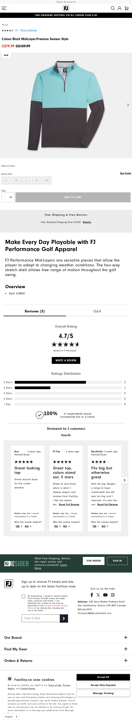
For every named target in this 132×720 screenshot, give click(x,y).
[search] (112, 8)
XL (36, 180)
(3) (16, 30)
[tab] (126, 8)
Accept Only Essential (103, 685)
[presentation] (34, 310)
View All (66, 435)
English (9, 716)
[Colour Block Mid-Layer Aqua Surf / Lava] (66, 108)
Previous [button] (4, 105)
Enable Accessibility (66, 2)
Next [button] (128, 105)
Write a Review (28, 30)
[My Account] (119, 8)
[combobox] (11, 716)
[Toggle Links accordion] (66, 637)
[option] (66, 108)
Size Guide (125, 173)
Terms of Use (54, 685)
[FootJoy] (66, 8)
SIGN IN (117, 560)
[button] (4, 8)
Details (87, 222)
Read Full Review (69, 504)
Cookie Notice (28, 688)
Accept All (103, 677)
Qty (3, 190)
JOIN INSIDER (93, 560)
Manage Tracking (103, 693)
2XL (47, 180)
